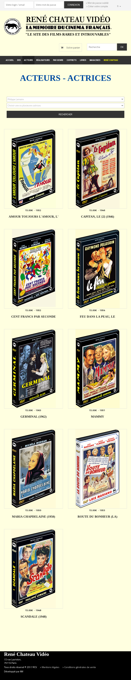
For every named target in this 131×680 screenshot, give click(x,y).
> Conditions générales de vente (79, 667)
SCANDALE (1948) (34, 616)
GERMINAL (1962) (33, 416)
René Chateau (111, 60)
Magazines (95, 60)
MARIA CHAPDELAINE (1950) (33, 516)
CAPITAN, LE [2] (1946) (97, 216)
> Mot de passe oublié (97, 3)
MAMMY (97, 416)
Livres (83, 60)
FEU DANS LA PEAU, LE (97, 316)
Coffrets (71, 60)
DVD (19, 60)
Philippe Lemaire (16, 99)
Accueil (10, 60)
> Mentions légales (50, 667)
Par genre (58, 60)
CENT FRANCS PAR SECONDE (33, 316)
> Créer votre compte (97, 6)
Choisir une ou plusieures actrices (24, 105)
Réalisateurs (43, 60)
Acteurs (28, 60)
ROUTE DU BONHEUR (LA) (97, 516)
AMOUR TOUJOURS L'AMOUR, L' (34, 216)
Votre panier (73, 48)
